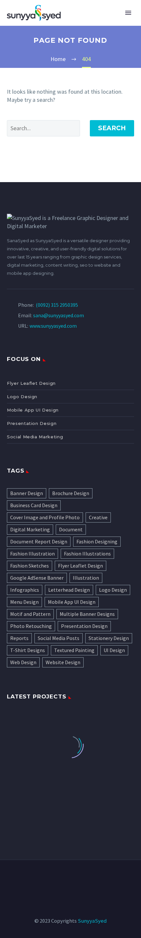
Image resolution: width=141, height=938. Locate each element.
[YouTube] (91, 878)
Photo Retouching (31, 626)
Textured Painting (74, 650)
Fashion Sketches (29, 565)
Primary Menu (128, 13)
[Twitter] (66, 878)
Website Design (63, 662)
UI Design (114, 650)
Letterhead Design (69, 589)
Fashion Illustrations (87, 553)
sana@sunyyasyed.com (58, 315)
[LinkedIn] (57, 878)
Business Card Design (33, 505)
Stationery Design (109, 638)
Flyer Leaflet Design (31, 383)
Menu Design (24, 602)
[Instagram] (74, 878)
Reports (19, 638)
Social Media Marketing (35, 436)
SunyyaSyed (92, 920)
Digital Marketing (30, 529)
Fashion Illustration (32, 553)
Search (112, 128)
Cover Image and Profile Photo (45, 517)
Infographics (24, 589)
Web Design (23, 662)
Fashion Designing (96, 541)
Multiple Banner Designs (87, 614)
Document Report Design (38, 541)
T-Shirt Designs (27, 650)
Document (71, 529)
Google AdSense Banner (37, 577)
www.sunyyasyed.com (53, 325)
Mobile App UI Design (33, 410)
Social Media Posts (58, 638)
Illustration (86, 577)
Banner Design (26, 493)
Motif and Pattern (30, 614)
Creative (98, 517)
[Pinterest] (83, 878)
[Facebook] (49, 878)
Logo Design (22, 396)
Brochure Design (70, 493)
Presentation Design (31, 423)
